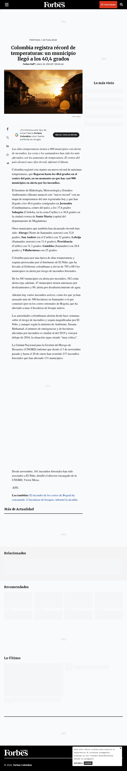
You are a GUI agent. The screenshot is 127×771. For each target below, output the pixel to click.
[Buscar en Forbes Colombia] (121, 4)
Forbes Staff (29, 64)
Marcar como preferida (66, 135)
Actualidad (49, 40)
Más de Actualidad (19, 509)
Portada (34, 40)
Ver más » (78, 763)
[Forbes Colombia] (54, 4)
